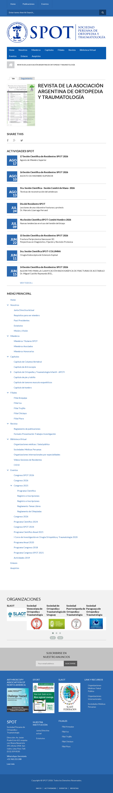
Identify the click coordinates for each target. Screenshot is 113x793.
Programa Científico (26, 491)
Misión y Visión (21, 330)
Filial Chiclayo (20, 413)
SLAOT (5, 605)
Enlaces (24, 56)
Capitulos (49, 50)
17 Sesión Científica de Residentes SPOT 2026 (44, 156)
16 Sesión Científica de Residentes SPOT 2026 (44, 172)
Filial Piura (19, 418)
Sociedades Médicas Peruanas (27, 449)
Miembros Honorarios (24, 351)
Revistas (74, 788)
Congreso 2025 (21, 485)
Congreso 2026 (21, 480)
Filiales (61, 50)
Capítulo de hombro (23, 387)
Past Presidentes (21, 320)
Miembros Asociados (23, 346)
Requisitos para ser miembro (27, 315)
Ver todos (26, 283)
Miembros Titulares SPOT (26, 341)
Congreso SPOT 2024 (24, 527)
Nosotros (22, 50)
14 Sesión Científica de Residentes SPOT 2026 (44, 267)
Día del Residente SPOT (32, 204)
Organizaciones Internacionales (94, 697)
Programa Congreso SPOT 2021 (29, 552)
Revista (72, 50)
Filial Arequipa (20, 398)
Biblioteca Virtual (88, 50)
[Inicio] (56, 32)
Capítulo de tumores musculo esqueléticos (33, 382)
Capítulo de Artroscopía (25, 367)
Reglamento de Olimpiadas (29, 511)
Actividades (50, 788)
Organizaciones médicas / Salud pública (31, 444)
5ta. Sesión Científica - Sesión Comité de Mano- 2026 (47, 188)
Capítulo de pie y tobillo (24, 377)
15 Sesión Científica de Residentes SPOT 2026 (44, 235)
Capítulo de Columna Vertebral (28, 361)
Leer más (11, 764)
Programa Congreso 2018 (26, 547)
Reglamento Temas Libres (29, 506)
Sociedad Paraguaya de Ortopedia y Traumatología (89, 610)
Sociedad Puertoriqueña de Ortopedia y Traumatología (70, 610)
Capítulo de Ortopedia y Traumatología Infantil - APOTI (39, 372)
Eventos (45, 4)
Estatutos (18, 325)
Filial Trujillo (19, 408)
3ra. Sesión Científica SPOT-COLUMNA (40, 251)
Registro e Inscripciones (28, 496)
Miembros (36, 50)
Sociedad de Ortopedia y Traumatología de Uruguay (50, 610)
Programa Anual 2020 (24, 542)
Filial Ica (17, 403)
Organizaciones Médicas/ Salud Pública (94, 688)
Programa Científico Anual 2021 (28, 532)
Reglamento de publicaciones (27, 429)
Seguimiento (26, 78)
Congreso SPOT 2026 (24, 475)
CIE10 (17, 465)
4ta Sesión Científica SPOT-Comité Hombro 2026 (45, 219)
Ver (14, 78)
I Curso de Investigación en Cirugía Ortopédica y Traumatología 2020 (46, 537)
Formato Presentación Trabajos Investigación (35, 434)
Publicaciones (28, 4)
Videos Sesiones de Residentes (28, 460)
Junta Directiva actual (42, 732)
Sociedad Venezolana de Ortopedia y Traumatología (29, 610)
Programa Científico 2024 (26, 521)
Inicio (10, 64)
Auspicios (36, 56)
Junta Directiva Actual (24, 310)
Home (13, 4)
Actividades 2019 (22, 558)
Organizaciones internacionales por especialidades (37, 454)
